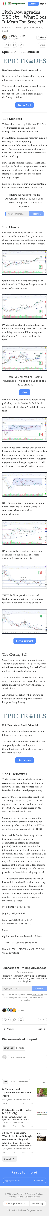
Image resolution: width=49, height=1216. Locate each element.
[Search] (44, 1081)
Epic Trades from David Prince (18, 70)
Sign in (43, 4)
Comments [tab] (8, 1048)
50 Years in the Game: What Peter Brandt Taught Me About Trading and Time (17, 1136)
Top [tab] (5, 1082)
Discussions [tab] (23, 1082)
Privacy (12, 1196)
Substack (11, 1210)
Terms (20, 1196)
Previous (10, 1029)
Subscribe (33, 4)
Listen (43, 37)
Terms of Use (37, 994)
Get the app (37, 1203)
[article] (24, 1096)
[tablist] (14, 1048)
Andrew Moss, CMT (17, 36)
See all (7, 1159)
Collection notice (32, 1196)
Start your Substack (17, 1203)
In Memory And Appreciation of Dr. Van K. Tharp (17, 1092)
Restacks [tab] (20, 1048)
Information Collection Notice (30, 997)
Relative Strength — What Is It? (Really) (17, 1112)
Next (40, 1029)
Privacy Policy (24, 1000)
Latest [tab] (12, 1082)
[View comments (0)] (14, 45)
